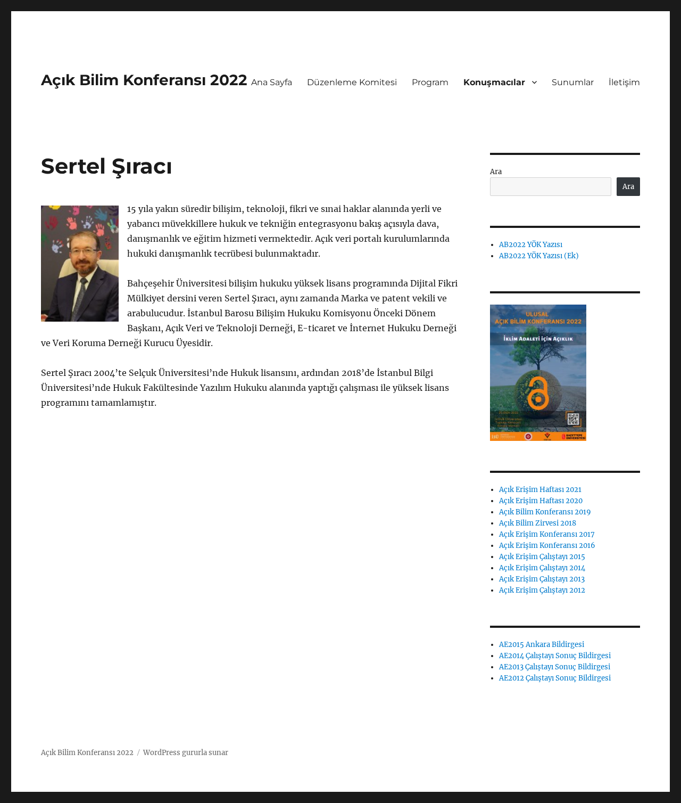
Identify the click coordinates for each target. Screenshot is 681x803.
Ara (496, 171)
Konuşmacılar (494, 82)
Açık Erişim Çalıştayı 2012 (542, 590)
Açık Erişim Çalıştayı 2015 (542, 556)
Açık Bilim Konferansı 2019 (545, 512)
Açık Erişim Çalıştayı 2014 (542, 567)
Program (430, 82)
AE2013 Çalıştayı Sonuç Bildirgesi (554, 666)
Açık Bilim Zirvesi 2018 (537, 523)
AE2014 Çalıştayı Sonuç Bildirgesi (555, 655)
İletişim (624, 82)
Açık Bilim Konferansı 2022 (144, 80)
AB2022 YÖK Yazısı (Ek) (539, 255)
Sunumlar (573, 82)
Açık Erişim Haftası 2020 (541, 500)
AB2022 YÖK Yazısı (530, 244)
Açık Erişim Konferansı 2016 (547, 545)
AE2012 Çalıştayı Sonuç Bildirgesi (555, 678)
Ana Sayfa (271, 82)
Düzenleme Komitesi (352, 82)
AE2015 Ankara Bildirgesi (541, 644)
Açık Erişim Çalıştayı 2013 (542, 579)
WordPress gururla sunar (185, 752)
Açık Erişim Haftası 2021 (540, 489)
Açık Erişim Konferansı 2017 (547, 534)
